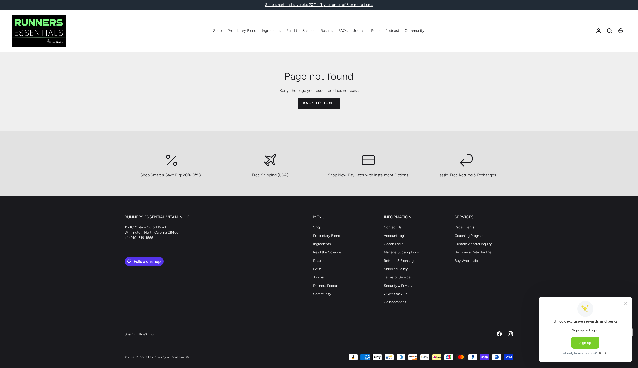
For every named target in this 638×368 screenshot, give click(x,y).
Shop (217, 30)
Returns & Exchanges (400, 261)
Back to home (319, 103)
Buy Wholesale (466, 261)
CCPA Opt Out (395, 294)
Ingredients (271, 30)
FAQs (343, 30)
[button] (609, 30)
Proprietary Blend (242, 30)
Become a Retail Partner (474, 252)
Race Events (464, 227)
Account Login (395, 236)
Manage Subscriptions (401, 252)
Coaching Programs (470, 236)
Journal (359, 30)
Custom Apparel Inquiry (473, 244)
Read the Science (300, 30)
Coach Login (393, 244)
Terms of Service (397, 277)
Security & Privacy (398, 286)
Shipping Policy (396, 269)
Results (327, 30)
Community (414, 30)
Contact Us (393, 227)
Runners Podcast (385, 30)
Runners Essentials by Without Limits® (162, 357)
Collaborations (395, 302)
